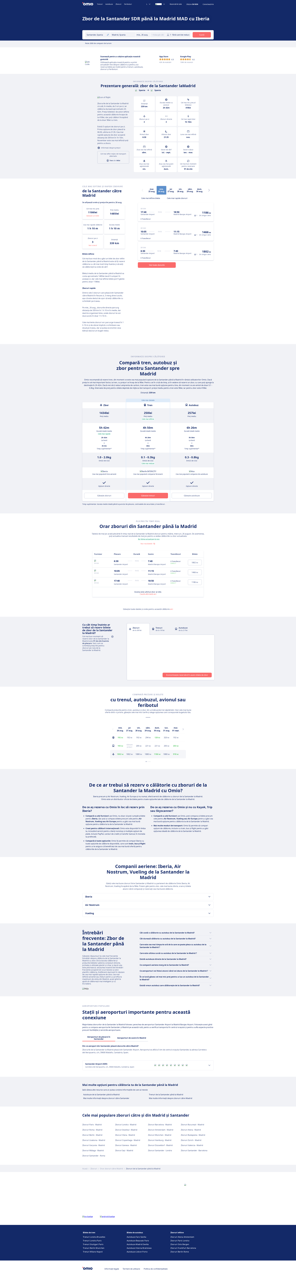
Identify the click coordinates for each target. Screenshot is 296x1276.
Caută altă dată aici (148, 594)
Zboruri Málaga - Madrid (93, 1150)
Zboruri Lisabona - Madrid (93, 1140)
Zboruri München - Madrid (159, 1135)
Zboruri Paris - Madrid (92, 1124)
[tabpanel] (171, 657)
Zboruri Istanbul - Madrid (126, 1130)
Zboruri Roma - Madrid (92, 1130)
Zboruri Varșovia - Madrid (93, 1145)
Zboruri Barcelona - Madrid (160, 1124)
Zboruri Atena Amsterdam (182, 1237)
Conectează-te (208, 4)
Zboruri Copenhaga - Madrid (127, 1140)
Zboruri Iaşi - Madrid (124, 1150)
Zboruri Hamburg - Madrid (159, 1140)
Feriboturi (128, 4)
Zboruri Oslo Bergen (179, 1244)
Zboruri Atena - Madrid (191, 1130)
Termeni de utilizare (131, 1269)
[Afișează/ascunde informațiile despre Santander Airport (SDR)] (209, 1065)
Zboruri (118, 4)
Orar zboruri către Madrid (111, 1168)
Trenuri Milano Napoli (93, 1251)
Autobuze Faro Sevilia (136, 1237)
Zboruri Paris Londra (179, 1240)
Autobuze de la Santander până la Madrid (101, 1094)
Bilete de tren (89, 1232)
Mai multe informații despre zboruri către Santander (106, 1098)
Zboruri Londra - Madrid (125, 1124)
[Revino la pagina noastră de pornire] (89, 4)
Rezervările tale (176, 4)
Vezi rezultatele (146, 544)
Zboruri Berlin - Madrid (92, 1135)
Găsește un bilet (92, 216)
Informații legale (112, 1269)
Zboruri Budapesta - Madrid (193, 1135)
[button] (143, 35)
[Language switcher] (160, 4)
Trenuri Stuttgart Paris (93, 1244)
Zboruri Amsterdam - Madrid (160, 1130)
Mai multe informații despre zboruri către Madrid (170, 1098)
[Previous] (113, 729)
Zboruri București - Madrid (192, 1124)
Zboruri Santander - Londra (160, 1150)
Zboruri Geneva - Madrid (126, 1145)
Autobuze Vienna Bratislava (139, 1248)
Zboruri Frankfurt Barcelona (183, 1248)
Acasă (84, 1168)
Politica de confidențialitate (156, 1269)
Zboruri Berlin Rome (179, 1251)
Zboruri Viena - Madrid (125, 1135)
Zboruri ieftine (177, 1232)
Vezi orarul (93, 245)
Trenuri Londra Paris (92, 1240)
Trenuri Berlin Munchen (93, 1248)
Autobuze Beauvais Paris (138, 1240)
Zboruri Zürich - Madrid (191, 1140)
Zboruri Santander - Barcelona (194, 1150)
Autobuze (109, 4)
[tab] (150, 198)
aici (171, 609)
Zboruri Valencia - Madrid (192, 1145)
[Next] (209, 190)
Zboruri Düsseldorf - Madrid (160, 1145)
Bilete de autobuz (135, 1232)
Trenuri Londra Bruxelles (94, 1237)
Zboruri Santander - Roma (93, 1155)
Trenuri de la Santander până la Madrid (166, 1094)
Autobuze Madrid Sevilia (138, 1244)
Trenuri (100, 4)
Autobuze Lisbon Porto (137, 1251)
